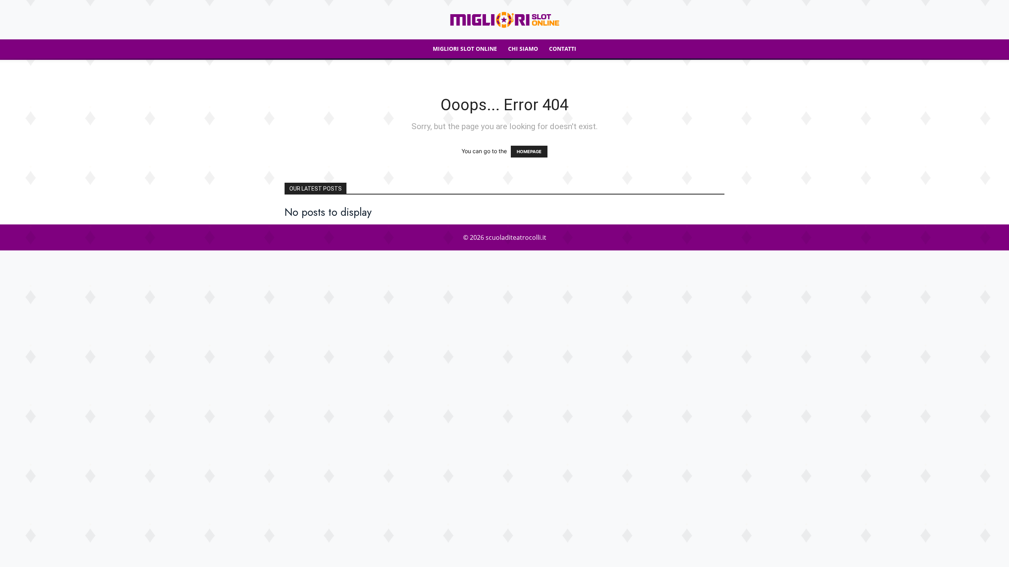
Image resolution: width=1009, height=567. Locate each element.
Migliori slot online (465, 48)
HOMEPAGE (529, 151)
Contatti (562, 48)
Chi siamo (523, 48)
